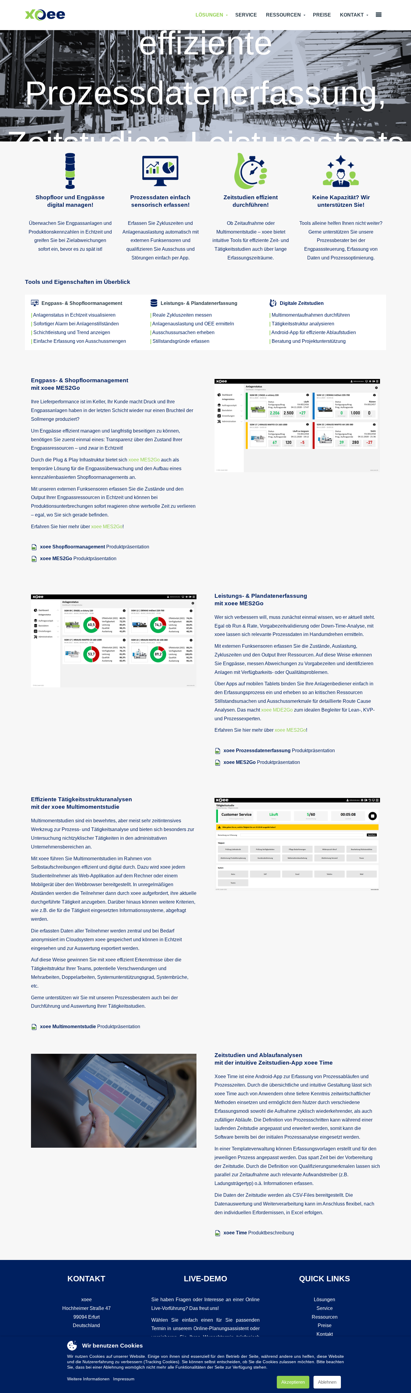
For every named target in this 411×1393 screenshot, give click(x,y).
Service (246, 14)
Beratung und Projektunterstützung (309, 341)
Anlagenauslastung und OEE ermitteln (193, 323)
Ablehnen (327, 1382)
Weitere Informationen (88, 1378)
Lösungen (209, 14)
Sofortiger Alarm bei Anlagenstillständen (76, 323)
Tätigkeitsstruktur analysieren (303, 323)
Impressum (123, 1378)
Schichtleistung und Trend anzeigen (71, 332)
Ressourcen (283, 14)
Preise (322, 14)
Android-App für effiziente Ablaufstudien (313, 332)
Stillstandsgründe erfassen (181, 341)
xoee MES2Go (144, 459)
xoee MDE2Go (277, 709)
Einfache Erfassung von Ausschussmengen (79, 341)
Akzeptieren (293, 1382)
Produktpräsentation (94, 546)
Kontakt (352, 14)
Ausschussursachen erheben (183, 332)
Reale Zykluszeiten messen (182, 315)
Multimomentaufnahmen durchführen (311, 315)
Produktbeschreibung (259, 1232)
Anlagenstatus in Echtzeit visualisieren (74, 315)
